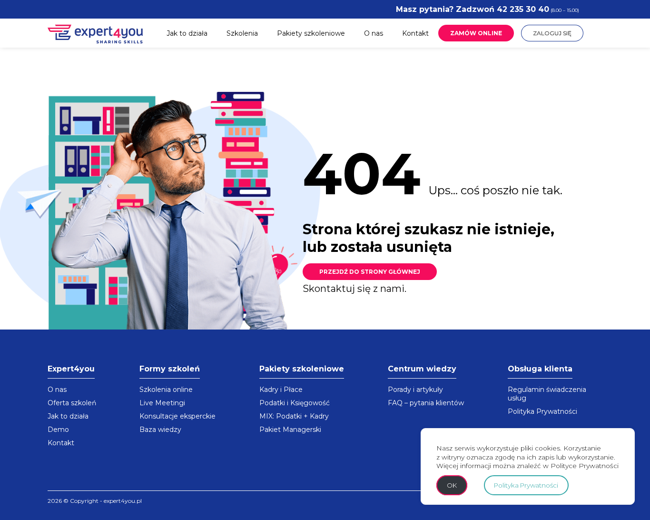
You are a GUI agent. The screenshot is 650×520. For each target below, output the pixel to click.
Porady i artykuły (415, 389)
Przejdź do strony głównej (369, 271)
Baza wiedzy (160, 429)
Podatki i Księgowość (294, 403)
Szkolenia (242, 33)
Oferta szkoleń (72, 403)
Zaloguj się (552, 33)
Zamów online (476, 33)
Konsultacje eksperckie (177, 416)
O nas (373, 33)
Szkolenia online (166, 389)
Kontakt (415, 33)
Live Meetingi (162, 403)
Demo (58, 429)
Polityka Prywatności (542, 411)
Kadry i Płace (281, 389)
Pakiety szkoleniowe (311, 33)
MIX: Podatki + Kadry (294, 416)
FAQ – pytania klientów (426, 403)
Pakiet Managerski (290, 429)
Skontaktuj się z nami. (354, 288)
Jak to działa (187, 33)
